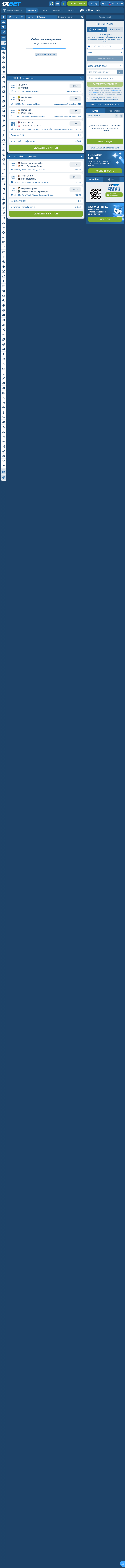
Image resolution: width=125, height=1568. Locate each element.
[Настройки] (104, 3)
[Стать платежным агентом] (57, 3)
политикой (93, 92)
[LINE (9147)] (10, 17)
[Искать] (82, 17)
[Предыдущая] (10, 78)
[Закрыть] (122, 179)
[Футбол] (16, 17)
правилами (116, 90)
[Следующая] (17, 78)
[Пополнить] (63, 3)
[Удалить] (81, 78)
